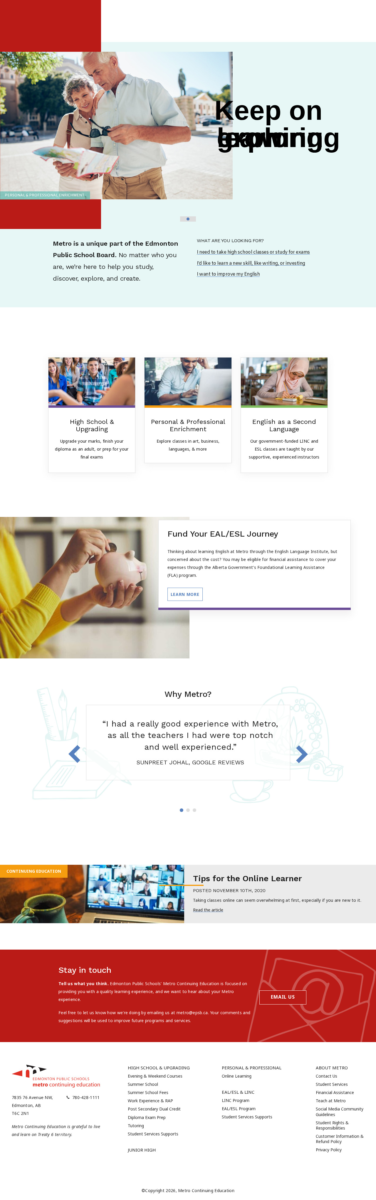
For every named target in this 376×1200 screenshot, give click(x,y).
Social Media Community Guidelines (339, 1111)
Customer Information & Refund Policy (340, 1138)
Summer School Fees (148, 1092)
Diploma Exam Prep (147, 1117)
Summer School (143, 1084)
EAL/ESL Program (239, 1108)
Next (302, 754)
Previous (74, 754)
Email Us (283, 997)
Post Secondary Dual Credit (154, 1109)
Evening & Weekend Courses (155, 1076)
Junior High (142, 1150)
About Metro (332, 1068)
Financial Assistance (335, 1092)
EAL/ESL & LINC (238, 1092)
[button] (182, 219)
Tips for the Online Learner (247, 878)
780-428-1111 (86, 1097)
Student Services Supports (153, 1134)
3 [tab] (194, 810)
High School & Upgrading (159, 1068)
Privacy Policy (329, 1149)
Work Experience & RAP (150, 1100)
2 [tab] (188, 810)
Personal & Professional (251, 1068)
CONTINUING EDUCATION (33, 871)
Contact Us (326, 1076)
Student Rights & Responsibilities (332, 1125)
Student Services (332, 1084)
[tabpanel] (188, 742)
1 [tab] (181, 810)
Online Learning (236, 1076)
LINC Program (235, 1100)
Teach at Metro (331, 1100)
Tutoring (136, 1125)
